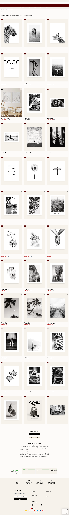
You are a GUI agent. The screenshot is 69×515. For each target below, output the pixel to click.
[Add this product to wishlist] (21, 20)
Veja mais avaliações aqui (34, 475)
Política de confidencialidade (50, 497)
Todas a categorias (22, 7)
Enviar (20, 499)
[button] (65, 511)
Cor (29, 7)
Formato (35, 7)
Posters (4, 9)
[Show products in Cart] (67, 3)
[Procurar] (64, 3)
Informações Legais (34, 492)
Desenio (37, 512)
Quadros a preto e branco (9, 9)
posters (32, 445)
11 (37, 437)
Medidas (41, 7)
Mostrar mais (34, 433)
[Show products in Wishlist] (66, 3)
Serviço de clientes (48, 491)
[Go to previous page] (30, 437)
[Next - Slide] (57, 471)
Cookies (47, 496)
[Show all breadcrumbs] (1, 9)
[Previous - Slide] (21, 471)
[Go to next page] (39, 437)
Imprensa (33, 491)
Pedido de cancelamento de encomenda (49, 499)
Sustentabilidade (34, 495)
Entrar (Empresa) (34, 502)
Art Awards (33, 501)
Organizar (47, 7)
